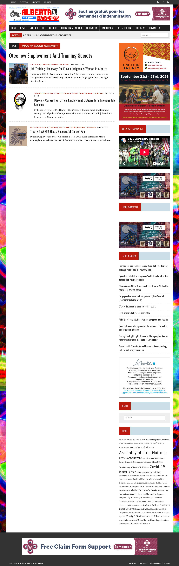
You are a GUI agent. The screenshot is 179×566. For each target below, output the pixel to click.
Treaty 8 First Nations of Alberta (144, 516)
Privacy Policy (155, 563)
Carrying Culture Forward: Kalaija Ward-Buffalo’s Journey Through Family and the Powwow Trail (143, 267)
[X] (158, 2)
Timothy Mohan (151, 513)
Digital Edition (124, 28)
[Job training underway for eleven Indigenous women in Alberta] (18, 81)
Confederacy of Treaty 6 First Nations (148, 462)
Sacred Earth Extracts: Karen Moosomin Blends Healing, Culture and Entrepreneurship (143, 348)
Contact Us (154, 28)
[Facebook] (163, 2)
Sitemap (167, 563)
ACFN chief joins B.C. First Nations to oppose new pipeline (143, 319)
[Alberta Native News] (34, 14)
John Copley (64, 127)
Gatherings (107, 28)
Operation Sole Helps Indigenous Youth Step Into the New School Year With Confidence (143, 277)
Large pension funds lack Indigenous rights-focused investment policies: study (141, 298)
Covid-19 (157, 466)
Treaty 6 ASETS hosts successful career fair (57, 131)
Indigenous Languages (146, 483)
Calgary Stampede (126, 462)
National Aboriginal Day (137, 494)
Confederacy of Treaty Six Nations (134, 467)
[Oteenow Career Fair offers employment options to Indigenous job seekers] (20, 110)
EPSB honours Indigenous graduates (134, 313)
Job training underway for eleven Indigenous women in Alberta (68, 68)
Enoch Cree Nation (125, 479)
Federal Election (141, 479)
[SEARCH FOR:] (155, 34)
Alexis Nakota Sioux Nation (128, 444)
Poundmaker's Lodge (138, 513)
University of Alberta (140, 523)
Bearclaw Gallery (129, 458)
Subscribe (24, 2)
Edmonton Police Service (129, 475)
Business (53, 28)
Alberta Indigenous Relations (157, 439)
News (22, 28)
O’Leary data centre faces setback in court (137, 306)
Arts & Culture (37, 28)
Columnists (91, 28)
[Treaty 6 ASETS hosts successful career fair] (18, 144)
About (13, 2)
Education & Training (71, 28)
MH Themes (39, 563)
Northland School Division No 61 (155, 509)
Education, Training (40, 64)
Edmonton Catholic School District (149, 472)
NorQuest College (151, 505)
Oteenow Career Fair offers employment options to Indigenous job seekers (74, 102)
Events (75, 93)
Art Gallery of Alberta (141, 447)
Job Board (140, 28)
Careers (46, 93)
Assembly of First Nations (142, 452)
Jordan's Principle (151, 486)
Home (13, 28)
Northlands (138, 509)
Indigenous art (130, 483)
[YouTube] (168, 2)
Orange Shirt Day (124, 513)
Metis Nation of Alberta (144, 490)
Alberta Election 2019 (137, 440)
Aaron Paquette (124, 440)
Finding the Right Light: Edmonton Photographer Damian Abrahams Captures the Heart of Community (143, 338)
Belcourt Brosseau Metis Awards (152, 458)
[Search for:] (144, 417)
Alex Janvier (144, 443)
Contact (47, 2)
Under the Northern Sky (148, 520)
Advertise (36, 2)
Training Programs (60, 64)
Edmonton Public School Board (153, 475)
